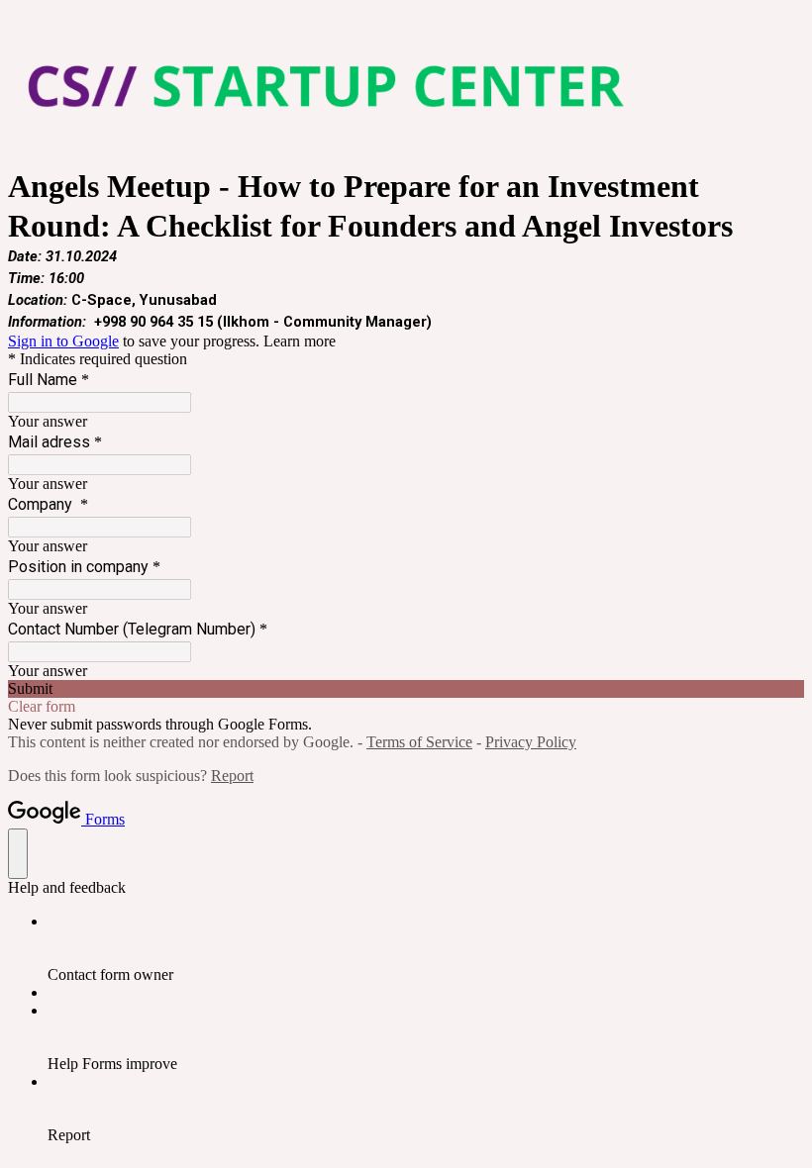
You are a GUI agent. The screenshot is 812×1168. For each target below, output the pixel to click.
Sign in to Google (63, 341)
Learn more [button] (299, 341)
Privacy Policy (530, 741)
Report (232, 775)
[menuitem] (426, 948)
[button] (406, 689)
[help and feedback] (18, 853)
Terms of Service (419, 741)
